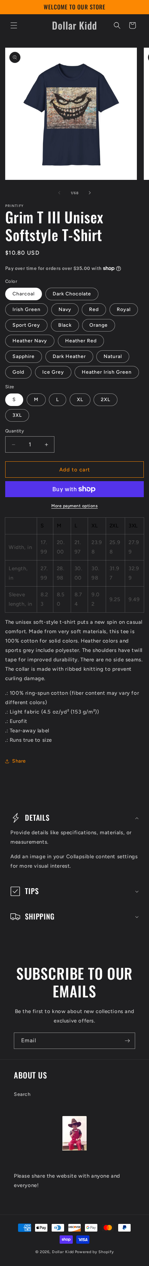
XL (80, 400)
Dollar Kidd (63, 1252)
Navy (65, 309)
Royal (124, 309)
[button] (13, 25)
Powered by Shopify (94, 1252)
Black (65, 325)
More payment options (74, 505)
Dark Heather (69, 356)
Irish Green (26, 309)
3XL (17, 415)
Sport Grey (26, 325)
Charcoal (23, 294)
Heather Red (81, 341)
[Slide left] (59, 192)
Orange (98, 325)
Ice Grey (53, 372)
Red (94, 309)
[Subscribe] (127, 1041)
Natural (113, 356)
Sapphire (23, 356)
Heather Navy (29, 341)
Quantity (14, 430)
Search (22, 1094)
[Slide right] (89, 192)
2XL (105, 400)
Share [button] (19, 761)
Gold (18, 372)
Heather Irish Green (107, 372)
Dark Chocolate (72, 294)
